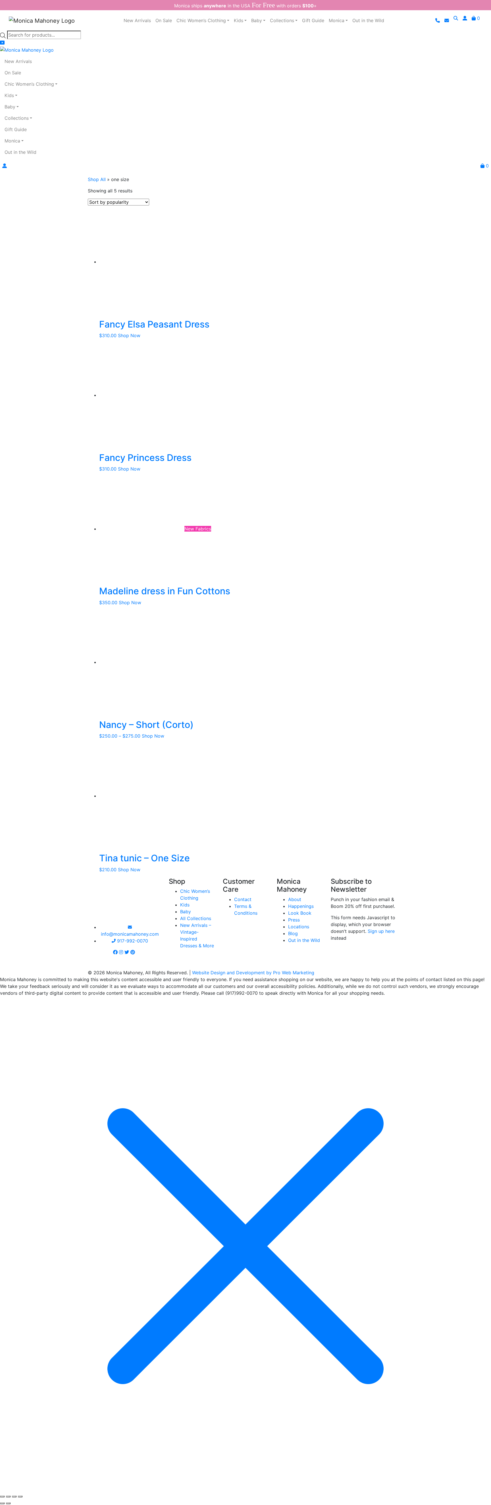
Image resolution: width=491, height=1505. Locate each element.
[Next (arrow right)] (8, 1503)
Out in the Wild (304, 940)
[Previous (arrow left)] (2, 1503)
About (294, 899)
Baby (185, 911)
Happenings (301, 906)
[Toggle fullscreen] (8, 1496)
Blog (293, 933)
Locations (298, 926)
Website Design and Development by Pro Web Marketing (253, 972)
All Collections (195, 918)
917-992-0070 (132, 941)
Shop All (97, 179)
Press (294, 920)
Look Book (299, 913)
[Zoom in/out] (2, 1496)
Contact (242, 899)
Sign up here (381, 931)
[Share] (14, 1496)
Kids (185, 905)
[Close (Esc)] (20, 1496)
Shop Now (129, 335)
